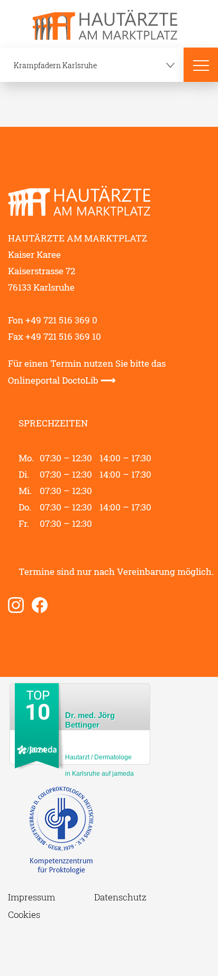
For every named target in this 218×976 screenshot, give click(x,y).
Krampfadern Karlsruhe (55, 65)
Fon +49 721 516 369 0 (52, 320)
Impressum (31, 897)
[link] (20, 605)
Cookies (24, 914)
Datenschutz (120, 897)
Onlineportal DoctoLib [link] (62, 380)
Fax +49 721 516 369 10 (54, 336)
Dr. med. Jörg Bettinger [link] (90, 720)
